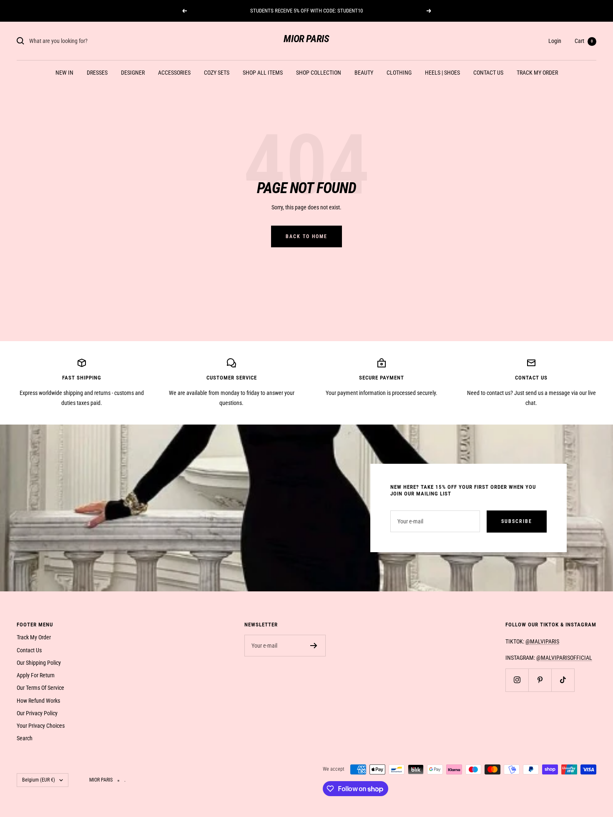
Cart (584, 41)
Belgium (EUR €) (38, 780)
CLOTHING (399, 72)
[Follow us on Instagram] (516, 680)
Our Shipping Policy (39, 662)
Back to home (306, 236)
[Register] (313, 646)
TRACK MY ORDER (537, 72)
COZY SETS (216, 72)
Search (25, 738)
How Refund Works (38, 700)
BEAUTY (363, 72)
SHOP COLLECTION (318, 72)
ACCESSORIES (174, 72)
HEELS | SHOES (442, 72)
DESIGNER (133, 72)
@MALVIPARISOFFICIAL (564, 657)
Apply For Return (36, 675)
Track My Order (34, 637)
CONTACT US (488, 72)
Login (554, 41)
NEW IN (64, 72)
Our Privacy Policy (37, 713)
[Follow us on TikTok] (562, 680)
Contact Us (29, 650)
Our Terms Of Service (40, 687)
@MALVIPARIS (542, 641)
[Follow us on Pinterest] (539, 680)
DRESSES (97, 72)
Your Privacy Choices (41, 725)
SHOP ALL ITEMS (263, 72)
